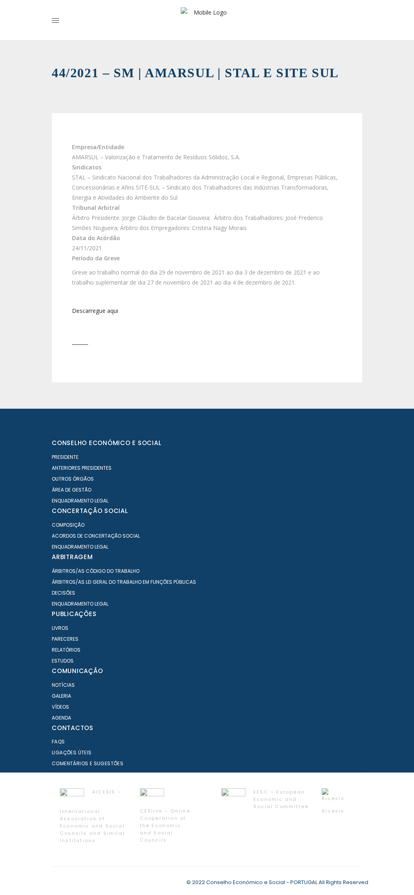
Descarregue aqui (95, 311)
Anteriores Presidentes (82, 467)
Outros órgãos (73, 478)
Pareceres (65, 638)
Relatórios (66, 649)
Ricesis (333, 811)
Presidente (65, 457)
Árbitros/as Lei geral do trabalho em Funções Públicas (124, 581)
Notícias (63, 685)
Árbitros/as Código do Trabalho (95, 571)
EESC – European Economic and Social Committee (280, 799)
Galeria (61, 695)
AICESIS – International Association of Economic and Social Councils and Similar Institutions (92, 816)
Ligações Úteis (72, 752)
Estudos (63, 660)
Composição (68, 524)
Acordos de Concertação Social (96, 535)
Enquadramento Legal (80, 500)
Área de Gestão (71, 489)
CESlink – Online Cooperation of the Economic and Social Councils (165, 825)
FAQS (58, 741)
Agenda (61, 717)
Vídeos (60, 706)
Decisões (63, 592)
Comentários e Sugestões (87, 763)
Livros (60, 628)
